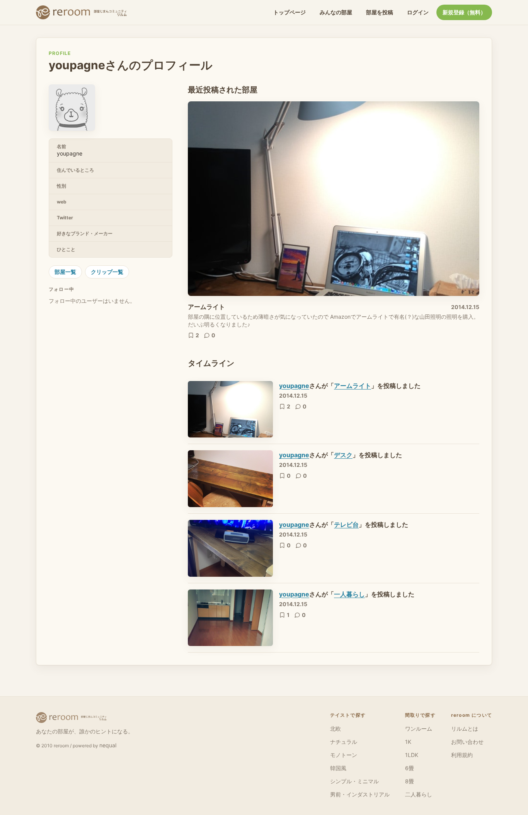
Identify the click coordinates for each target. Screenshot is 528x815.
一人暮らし (349, 594)
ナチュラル (343, 741)
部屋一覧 (65, 271)
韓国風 (338, 768)
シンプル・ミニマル (354, 781)
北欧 (335, 728)
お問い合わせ (467, 741)
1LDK (411, 755)
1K (408, 741)
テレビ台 (346, 524)
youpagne (294, 386)
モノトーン (343, 755)
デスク (343, 455)
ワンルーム (418, 728)
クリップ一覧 (107, 271)
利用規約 (462, 755)
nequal (107, 745)
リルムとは (464, 728)
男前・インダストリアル (360, 794)
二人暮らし (418, 794)
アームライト (206, 307)
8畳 (409, 781)
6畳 (409, 768)
